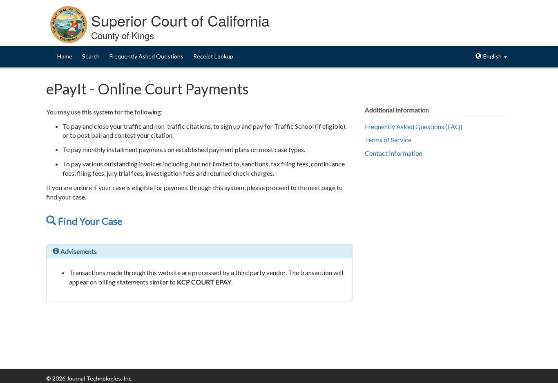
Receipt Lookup (213, 56)
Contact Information (393, 153)
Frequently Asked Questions (146, 56)
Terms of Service (388, 139)
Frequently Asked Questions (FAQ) (413, 126)
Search (91, 56)
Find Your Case (89, 221)
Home (64, 56)
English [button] (492, 56)
